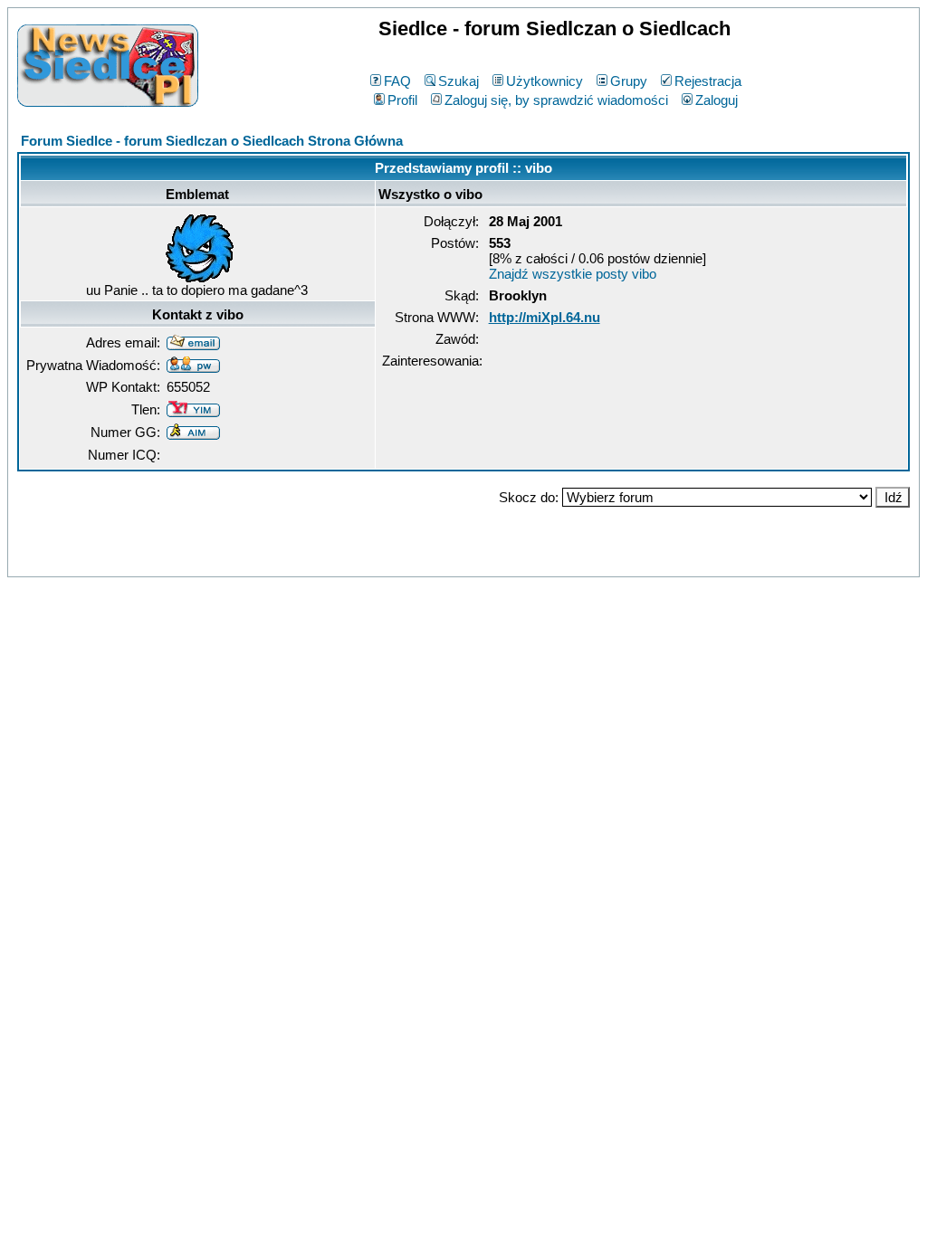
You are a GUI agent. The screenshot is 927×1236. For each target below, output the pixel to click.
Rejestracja (707, 81)
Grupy (628, 81)
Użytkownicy (544, 81)
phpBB (424, 559)
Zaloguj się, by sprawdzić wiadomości (556, 100)
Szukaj (458, 81)
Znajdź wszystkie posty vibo (572, 273)
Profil (402, 100)
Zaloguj (716, 100)
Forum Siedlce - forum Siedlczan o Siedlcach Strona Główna (212, 140)
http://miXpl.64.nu (544, 317)
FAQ (397, 81)
